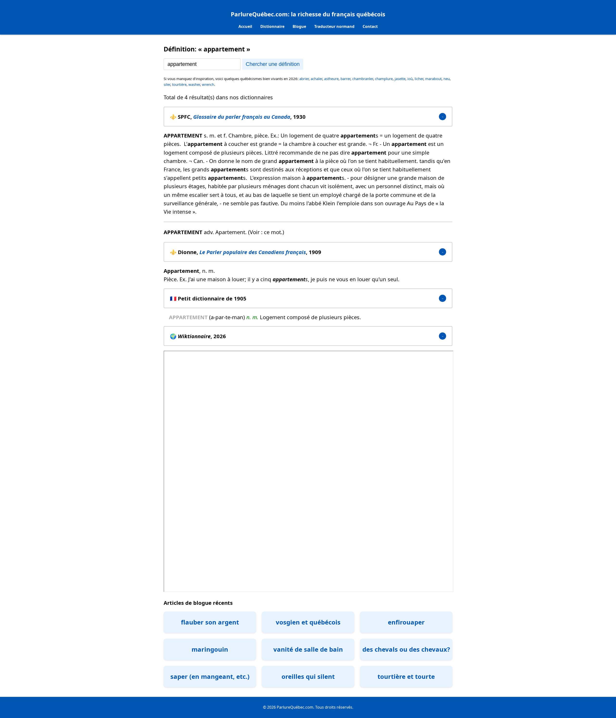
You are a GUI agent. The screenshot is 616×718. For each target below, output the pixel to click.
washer (194, 84)
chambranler (362, 78)
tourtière (179, 84)
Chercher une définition (273, 64)
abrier (304, 78)
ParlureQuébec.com (259, 14)
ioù (410, 78)
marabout (433, 78)
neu (446, 78)
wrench (208, 84)
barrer (345, 78)
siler (167, 84)
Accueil (245, 26)
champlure (384, 78)
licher (419, 78)
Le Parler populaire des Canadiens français (252, 252)
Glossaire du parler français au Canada (241, 116)
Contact (370, 26)
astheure (331, 78)
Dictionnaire (272, 26)
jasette (400, 78)
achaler (316, 78)
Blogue (299, 26)
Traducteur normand (334, 26)
